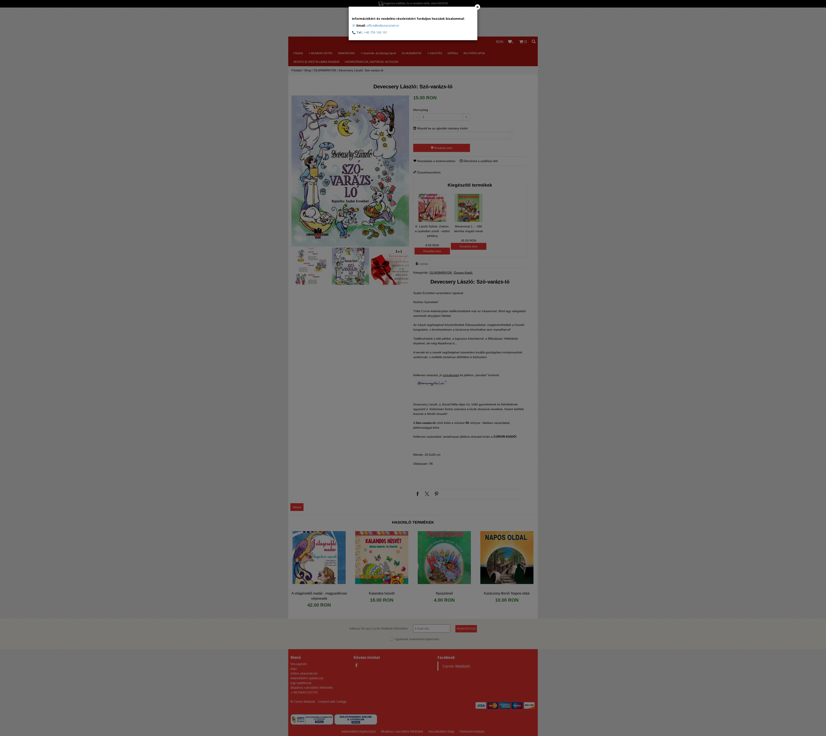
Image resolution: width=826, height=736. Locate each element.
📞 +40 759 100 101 (369, 32)
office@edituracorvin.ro (383, 25)
